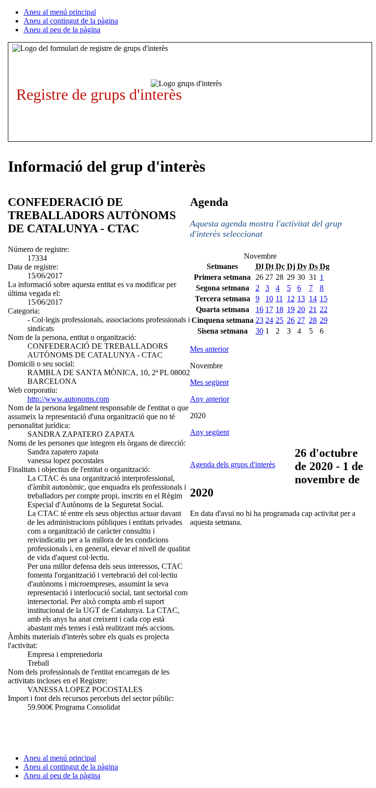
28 (313, 320)
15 (324, 298)
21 (313, 309)
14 (313, 298)
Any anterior (209, 399)
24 (269, 320)
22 (324, 309)
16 (259, 309)
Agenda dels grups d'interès (232, 464)
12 (291, 298)
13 (301, 298)
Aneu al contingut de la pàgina (71, 21)
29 (324, 320)
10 (269, 298)
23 (259, 320)
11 (279, 298)
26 (291, 320)
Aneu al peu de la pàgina (62, 29)
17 (269, 309)
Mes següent (209, 382)
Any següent (209, 432)
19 (291, 309)
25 (279, 320)
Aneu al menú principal (60, 12)
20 (301, 309)
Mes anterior (209, 349)
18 (279, 309)
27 (301, 320)
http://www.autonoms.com (68, 399)
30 (259, 331)
